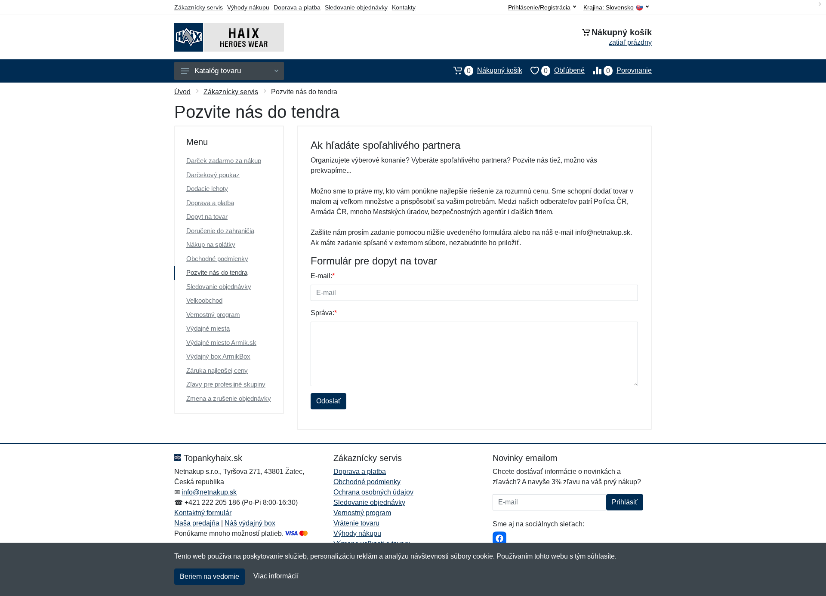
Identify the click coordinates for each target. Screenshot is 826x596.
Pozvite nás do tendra (216, 272)
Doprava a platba (297, 7)
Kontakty (404, 7)
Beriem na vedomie (209, 576)
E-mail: (323, 276)
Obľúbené (564, 70)
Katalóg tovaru (217, 71)
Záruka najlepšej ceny (217, 370)
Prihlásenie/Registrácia (539, 7)
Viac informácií (276, 576)
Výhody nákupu (248, 7)
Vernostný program (213, 314)
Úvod (182, 91)
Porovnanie (629, 70)
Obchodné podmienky (217, 258)
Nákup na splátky (210, 244)
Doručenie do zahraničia (220, 230)
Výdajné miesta (208, 328)
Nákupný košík (494, 70)
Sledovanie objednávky (356, 7)
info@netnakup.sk (209, 492)
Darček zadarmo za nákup (223, 160)
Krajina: (608, 7)
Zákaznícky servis (198, 7)
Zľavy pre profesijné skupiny (225, 384)
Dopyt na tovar (207, 216)
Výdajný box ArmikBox (218, 356)
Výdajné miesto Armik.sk (221, 342)
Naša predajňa (196, 523)
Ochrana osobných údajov (373, 492)
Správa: (324, 312)
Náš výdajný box (250, 523)
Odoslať (328, 401)
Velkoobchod (204, 300)
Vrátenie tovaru (356, 523)
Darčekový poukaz (213, 174)
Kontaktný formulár (202, 512)
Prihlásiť (625, 502)
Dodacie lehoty (207, 188)
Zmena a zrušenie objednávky (228, 398)
